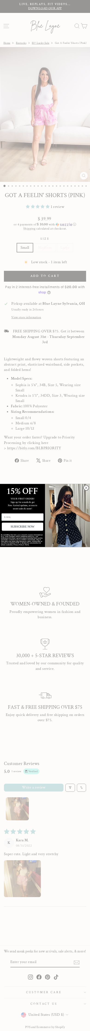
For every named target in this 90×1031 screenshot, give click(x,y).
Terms (27, 545)
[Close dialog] (86, 487)
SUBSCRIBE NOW (22, 526)
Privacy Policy (18, 545)
